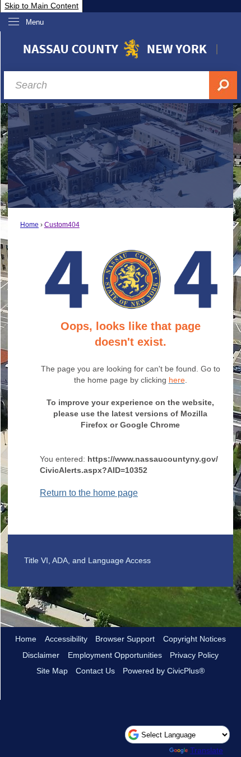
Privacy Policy (194, 655)
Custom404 (62, 224)
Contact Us (95, 670)
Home (29, 224)
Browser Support (125, 638)
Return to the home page (89, 493)
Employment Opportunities (115, 655)
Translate (206, 750)
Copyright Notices (194, 638)
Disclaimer (40, 655)
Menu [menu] (35, 22)
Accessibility (66, 638)
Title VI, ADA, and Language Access (87, 560)
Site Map (52, 670)
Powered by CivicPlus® (164, 670)
